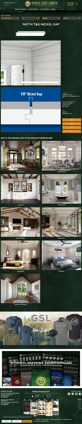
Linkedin (73, 394)
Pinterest (76, 394)
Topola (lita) (66, 104)
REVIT (71, 120)
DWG (71, 123)
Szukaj (77, 4)
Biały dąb (65, 106)
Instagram (69, 394)
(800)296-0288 (6, 403)
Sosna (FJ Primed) (67, 103)
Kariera (7, 5)
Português (79, 406)
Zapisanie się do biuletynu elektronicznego (10, 3)
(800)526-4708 (6, 396)
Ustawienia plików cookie (67, 419)
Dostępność (38, 419)
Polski (80, 408)
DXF (72, 127)
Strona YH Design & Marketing (41, 421)
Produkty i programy (10, 11)
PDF (72, 131)
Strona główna (3, 11)
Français (79, 405)
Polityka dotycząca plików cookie (55, 419)
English (80, 401)
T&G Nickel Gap (67, 113)
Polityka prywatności (45, 419)
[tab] (21, 9)
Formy (15, 11)
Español (79, 403)
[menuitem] (71, 4)
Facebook (80, 394)
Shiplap (64, 112)
